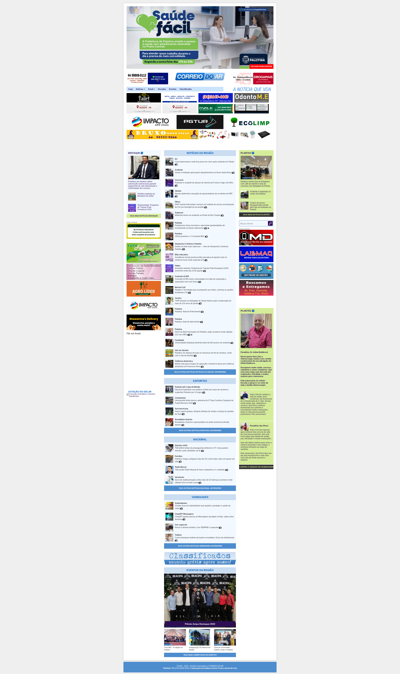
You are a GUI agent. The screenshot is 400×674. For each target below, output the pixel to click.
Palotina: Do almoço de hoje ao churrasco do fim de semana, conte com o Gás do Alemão (203, 353)
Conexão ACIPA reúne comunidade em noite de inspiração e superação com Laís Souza (200, 279)
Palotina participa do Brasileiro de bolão (146, 195)
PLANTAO (247, 153)
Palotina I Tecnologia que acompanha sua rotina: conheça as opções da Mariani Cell (204, 290)
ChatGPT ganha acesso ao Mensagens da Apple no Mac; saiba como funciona (204, 516)
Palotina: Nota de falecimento (187, 320)
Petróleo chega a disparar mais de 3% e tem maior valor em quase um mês (205, 459)
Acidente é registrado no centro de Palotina (260, 193)
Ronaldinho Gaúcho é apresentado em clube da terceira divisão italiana (202, 422)
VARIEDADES (200, 497)
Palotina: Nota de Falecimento (188, 310)
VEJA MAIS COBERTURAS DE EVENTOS (200, 655)
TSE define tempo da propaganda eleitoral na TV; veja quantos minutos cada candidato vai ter (201, 448)
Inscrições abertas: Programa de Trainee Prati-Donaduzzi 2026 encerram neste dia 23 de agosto (201, 268)
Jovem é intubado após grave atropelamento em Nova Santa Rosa (203, 171)
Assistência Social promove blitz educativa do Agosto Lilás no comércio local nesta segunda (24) (201, 257)
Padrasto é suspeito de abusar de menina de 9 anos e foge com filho (204, 181)
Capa (130, 89)
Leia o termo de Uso (228, 668)
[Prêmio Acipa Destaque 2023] (200, 627)
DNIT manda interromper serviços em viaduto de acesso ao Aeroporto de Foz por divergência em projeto (204, 204)
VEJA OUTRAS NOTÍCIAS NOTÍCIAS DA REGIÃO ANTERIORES (200, 372)
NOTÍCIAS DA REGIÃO (200, 153)
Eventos (172, 89)
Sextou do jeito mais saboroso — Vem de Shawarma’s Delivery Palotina (201, 246)
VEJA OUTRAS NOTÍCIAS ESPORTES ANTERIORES (200, 430)
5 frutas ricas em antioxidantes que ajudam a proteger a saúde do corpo (202, 506)
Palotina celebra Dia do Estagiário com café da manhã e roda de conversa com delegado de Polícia (255, 184)
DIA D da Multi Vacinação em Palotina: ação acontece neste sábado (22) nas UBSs (203, 332)
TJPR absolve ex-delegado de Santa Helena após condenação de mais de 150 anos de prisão (203, 301)
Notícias (140, 89)
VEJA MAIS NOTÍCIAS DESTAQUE (144, 216)
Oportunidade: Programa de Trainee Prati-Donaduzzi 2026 (148, 207)
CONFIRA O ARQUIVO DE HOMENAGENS (256, 467)
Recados (162, 89)
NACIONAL (200, 439)
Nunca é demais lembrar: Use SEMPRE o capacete (197, 526)
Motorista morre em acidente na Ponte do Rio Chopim (198, 214)
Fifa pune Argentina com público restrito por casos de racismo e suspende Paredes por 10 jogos (202, 389)
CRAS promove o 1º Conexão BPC (190, 235)
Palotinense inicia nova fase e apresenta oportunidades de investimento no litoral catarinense (200, 225)
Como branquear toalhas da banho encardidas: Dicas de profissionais (204, 536)
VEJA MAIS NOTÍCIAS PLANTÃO (256, 215)
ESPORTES (200, 381)
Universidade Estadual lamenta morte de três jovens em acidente (203, 341)
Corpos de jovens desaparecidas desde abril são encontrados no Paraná (260, 206)
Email (151, 89)
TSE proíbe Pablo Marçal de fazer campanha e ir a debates (200, 468)
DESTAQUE (135, 153)
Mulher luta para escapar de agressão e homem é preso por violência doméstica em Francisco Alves (204, 364)
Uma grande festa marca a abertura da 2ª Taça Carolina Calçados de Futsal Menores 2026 (204, 400)
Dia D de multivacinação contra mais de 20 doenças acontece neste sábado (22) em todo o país (203, 480)
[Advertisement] (256, 301)
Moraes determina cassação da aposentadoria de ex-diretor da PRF (203, 192)
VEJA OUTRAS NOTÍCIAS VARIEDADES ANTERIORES (200, 546)
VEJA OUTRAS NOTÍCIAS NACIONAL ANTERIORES (200, 488)
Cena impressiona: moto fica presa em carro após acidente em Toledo (204, 160)
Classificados (186, 89)
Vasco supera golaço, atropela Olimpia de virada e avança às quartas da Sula (204, 411)
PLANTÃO (247, 311)
